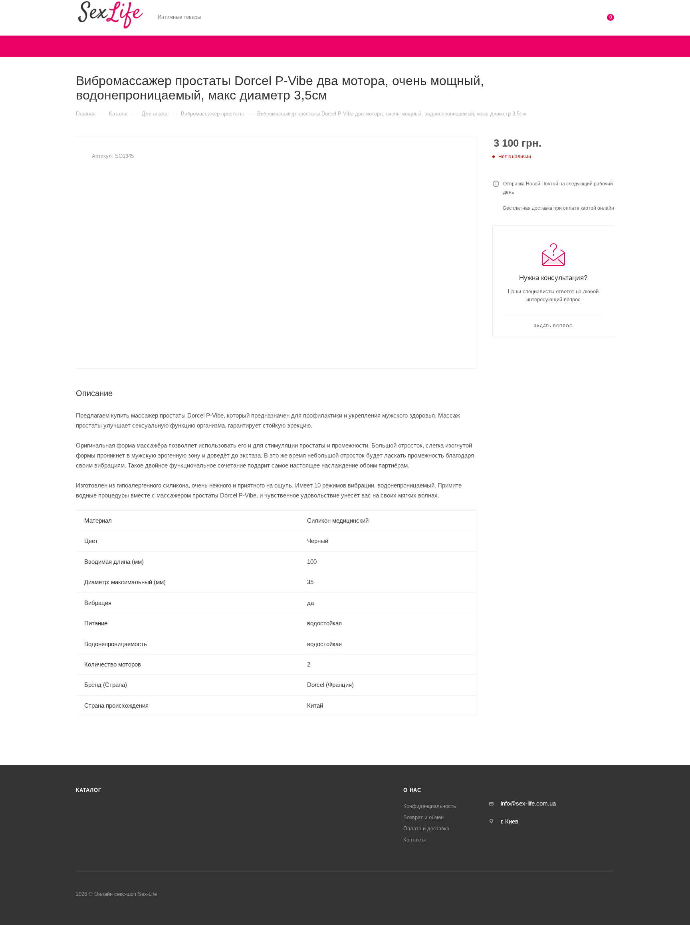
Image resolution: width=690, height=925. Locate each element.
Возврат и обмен (423, 817)
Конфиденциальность (429, 806)
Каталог (88, 790)
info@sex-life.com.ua (528, 803)
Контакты (414, 840)
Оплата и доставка (426, 829)
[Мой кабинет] (578, 19)
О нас (412, 790)
